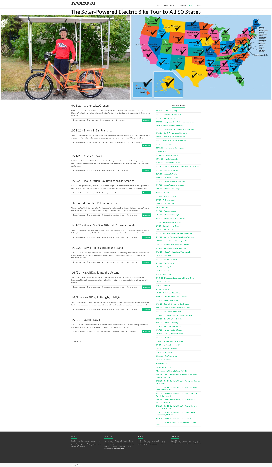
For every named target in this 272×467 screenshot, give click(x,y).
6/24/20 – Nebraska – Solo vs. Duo (168, 311)
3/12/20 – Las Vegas (163, 337)
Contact (198, 5)
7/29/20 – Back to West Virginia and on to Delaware (175, 237)
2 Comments (122, 120)
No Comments (133, 262)
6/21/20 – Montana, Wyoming (167, 322)
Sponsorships (181, 5)
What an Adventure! (163, 360)
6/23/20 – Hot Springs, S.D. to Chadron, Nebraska (174, 315)
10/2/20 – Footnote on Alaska (167, 170)
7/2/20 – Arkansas (162, 289)
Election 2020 (161, 151)
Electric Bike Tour (108, 120)
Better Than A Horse (163, 367)
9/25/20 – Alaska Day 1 (164, 192)
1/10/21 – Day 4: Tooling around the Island (97, 247)
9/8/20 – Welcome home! (165, 200)
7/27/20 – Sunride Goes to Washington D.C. (172, 241)
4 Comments (132, 332)
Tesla (127, 142)
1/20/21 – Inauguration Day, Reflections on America (102, 180)
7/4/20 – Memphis (163, 282)
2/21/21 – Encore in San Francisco (91, 130)
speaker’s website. (120, 448)
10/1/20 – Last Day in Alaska (166, 174)
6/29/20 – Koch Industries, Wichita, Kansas (171, 296)
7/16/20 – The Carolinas (165, 263)
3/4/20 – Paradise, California (166, 349)
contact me (196, 443)
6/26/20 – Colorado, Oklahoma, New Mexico (172, 304)
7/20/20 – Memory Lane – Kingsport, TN (171, 248)
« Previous (77, 341)
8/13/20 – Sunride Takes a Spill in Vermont (171, 218)
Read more (146, 120)
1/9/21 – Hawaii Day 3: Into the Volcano (95, 272)
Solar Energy (121, 142)
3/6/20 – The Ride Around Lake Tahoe (169, 341)
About (159, 5)
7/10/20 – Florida (162, 270)
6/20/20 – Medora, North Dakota (168, 326)
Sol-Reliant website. (153, 445)
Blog (190, 5)
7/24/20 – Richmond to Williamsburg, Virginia (172, 244)
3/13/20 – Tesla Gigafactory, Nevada (169, 334)
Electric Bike (169, 5)
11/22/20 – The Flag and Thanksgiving (170, 148)
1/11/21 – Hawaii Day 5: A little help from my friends (103, 225)
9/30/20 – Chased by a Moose (167, 178)
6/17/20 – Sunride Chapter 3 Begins (169, 330)
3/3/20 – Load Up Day (164, 352)
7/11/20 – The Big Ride (164, 267)
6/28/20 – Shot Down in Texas (167, 300)
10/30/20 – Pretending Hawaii (167, 155)
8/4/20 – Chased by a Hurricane (167, 226)
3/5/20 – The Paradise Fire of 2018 (168, 345)
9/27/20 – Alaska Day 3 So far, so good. (170, 185)
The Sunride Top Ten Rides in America (94, 203)
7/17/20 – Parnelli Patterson (166, 259)
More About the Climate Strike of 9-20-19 (171, 371)
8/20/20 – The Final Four (165, 204)
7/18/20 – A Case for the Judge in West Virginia (173, 252)
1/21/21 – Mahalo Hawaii (86, 156)
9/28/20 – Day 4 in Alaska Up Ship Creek (171, 181)
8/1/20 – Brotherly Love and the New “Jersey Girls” (174, 233)
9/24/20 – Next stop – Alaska (166, 196)
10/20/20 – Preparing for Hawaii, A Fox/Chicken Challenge (177, 166)
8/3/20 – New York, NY (164, 230)
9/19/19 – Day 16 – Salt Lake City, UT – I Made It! (174, 418)
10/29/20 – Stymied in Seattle (167, 159)
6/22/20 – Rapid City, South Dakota (169, 319)
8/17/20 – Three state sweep (166, 211)
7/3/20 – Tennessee (163, 285)
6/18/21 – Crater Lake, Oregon (90, 105)
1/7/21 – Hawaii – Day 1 (85, 319)
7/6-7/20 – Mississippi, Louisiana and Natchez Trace (175, 278)
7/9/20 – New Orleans (164, 274)
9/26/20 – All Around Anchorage (168, 189)
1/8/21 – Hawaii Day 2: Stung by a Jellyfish (97, 297)
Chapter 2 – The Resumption (166, 356)
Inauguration (108, 193)
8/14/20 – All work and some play (168, 215)
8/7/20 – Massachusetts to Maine (168, 222)
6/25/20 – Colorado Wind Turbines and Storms (173, 308)
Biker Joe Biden (162, 207)
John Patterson (79, 120)
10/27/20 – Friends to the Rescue (168, 163)
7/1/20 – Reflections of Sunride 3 (168, 293)
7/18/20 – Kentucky (163, 256)
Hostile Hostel (161, 363)
